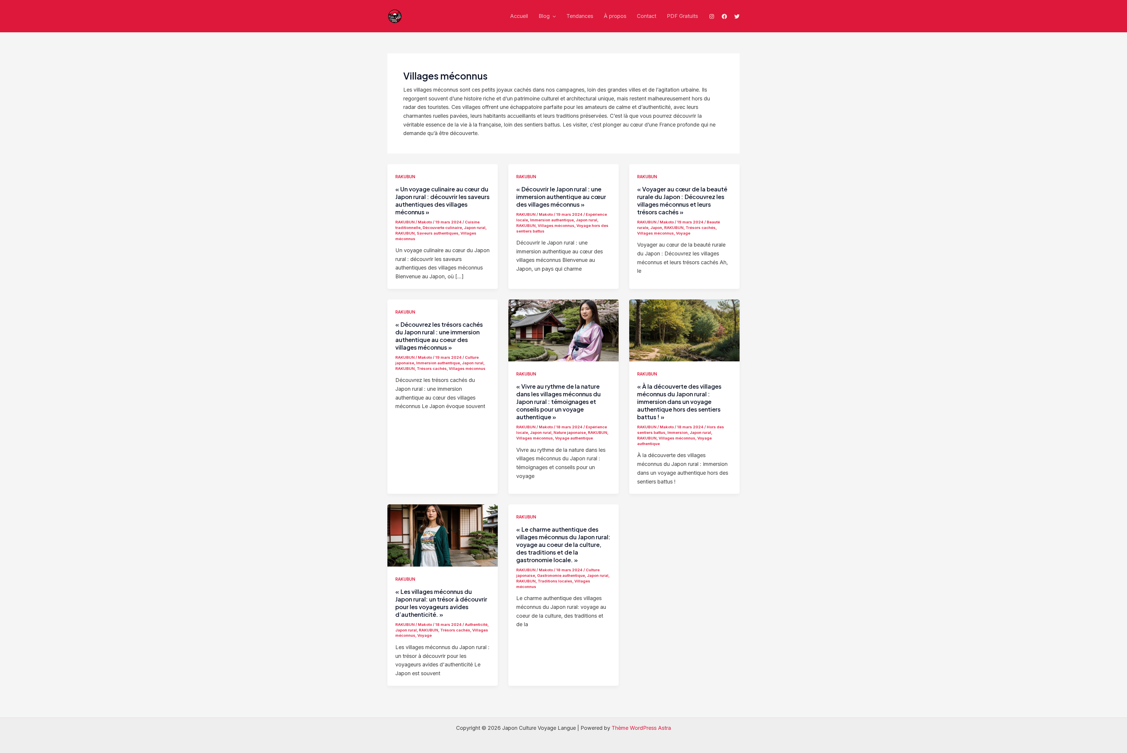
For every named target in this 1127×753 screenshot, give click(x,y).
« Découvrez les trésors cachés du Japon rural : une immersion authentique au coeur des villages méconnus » (439, 336)
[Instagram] (711, 16)
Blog (544, 16)
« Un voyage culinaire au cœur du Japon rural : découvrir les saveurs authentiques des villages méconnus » (442, 200)
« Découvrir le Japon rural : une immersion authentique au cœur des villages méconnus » (561, 196)
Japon (656, 227)
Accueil (519, 16)
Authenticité (476, 624)
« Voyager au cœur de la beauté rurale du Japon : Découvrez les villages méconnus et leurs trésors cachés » (682, 200)
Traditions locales (555, 581)
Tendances (579, 16)
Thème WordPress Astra (641, 728)
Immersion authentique (552, 220)
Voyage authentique (574, 438)
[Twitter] (737, 16)
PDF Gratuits (682, 16)
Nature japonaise (570, 432)
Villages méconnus (556, 225)
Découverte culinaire (442, 227)
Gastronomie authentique (561, 575)
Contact (646, 16)
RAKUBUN (405, 176)
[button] (553, 16)
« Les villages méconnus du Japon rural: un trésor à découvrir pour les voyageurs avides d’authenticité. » (441, 603)
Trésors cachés (701, 227)
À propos (615, 16)
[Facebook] (724, 16)
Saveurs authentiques (437, 233)
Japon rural (474, 227)
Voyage (683, 233)
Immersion (677, 432)
